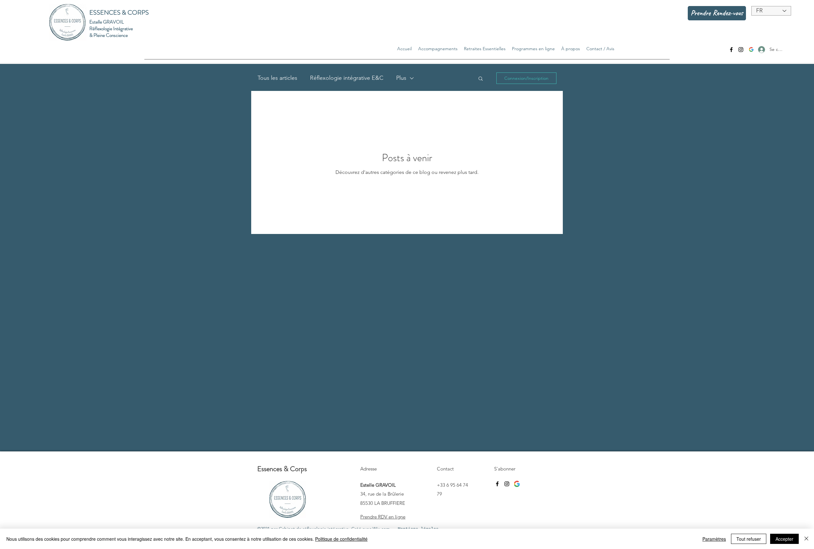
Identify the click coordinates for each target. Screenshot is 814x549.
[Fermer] (806, 539)
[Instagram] (741, 49)
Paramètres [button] (714, 539)
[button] (481, 79)
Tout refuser (748, 539)
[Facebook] (731, 49)
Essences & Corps (282, 469)
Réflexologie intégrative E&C (346, 77)
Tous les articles (277, 77)
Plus (401, 77)
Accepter (784, 539)
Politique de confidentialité (341, 539)
